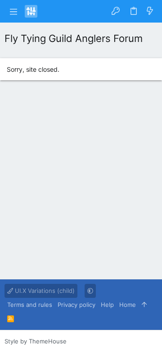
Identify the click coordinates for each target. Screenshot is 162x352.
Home (127, 304)
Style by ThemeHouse (35, 341)
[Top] (144, 304)
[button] (13, 11)
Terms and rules (29, 304)
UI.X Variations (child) (44, 290)
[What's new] (150, 11)
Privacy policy (76, 304)
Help (107, 304)
